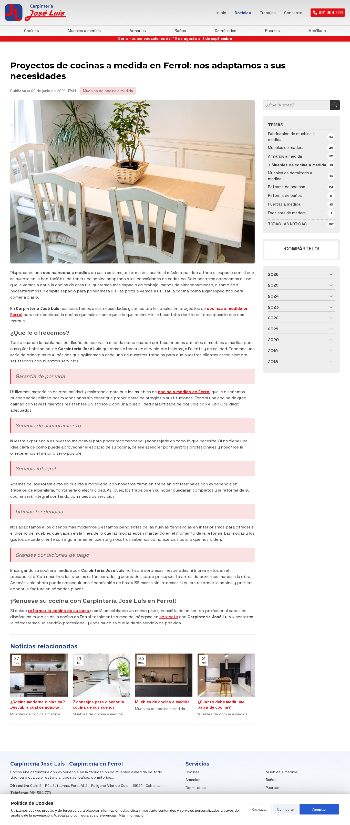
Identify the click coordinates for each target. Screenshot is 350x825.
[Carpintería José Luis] (35, 12)
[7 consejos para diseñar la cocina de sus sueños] (101, 675)
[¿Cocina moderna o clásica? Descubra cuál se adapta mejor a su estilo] (39, 675)
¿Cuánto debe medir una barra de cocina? (221, 704)
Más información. (133, 815)
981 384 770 (40, 792)
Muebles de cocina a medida (108, 90)
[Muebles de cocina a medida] (163, 675)
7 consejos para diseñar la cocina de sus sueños (98, 704)
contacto (168, 616)
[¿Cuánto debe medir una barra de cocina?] (226, 675)
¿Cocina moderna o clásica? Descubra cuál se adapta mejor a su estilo (37, 704)
